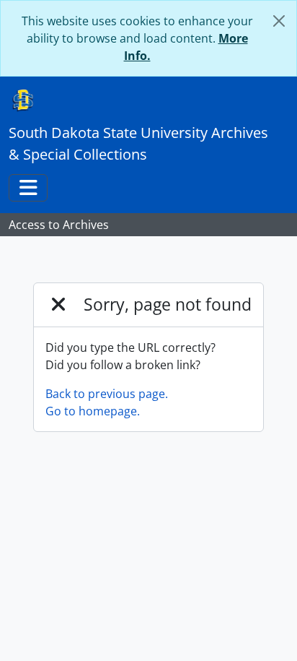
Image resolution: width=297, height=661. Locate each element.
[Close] (279, 21)
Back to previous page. (106, 394)
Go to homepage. (92, 411)
